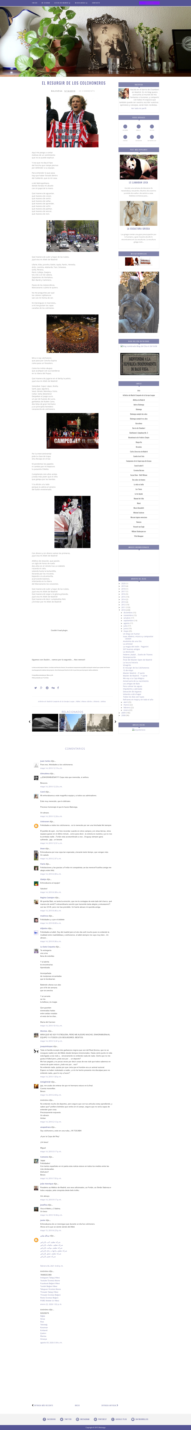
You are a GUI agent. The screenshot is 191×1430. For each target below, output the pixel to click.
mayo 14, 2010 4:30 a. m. (50, 874)
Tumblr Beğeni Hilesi (48, 1286)
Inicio (77, 1405)
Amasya (43, 1339)
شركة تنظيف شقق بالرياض (50, 1254)
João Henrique (46, 1183)
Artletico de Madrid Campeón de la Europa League (56, 701)
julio (126, 626)
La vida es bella (139, 484)
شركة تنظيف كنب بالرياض (50, 1242)
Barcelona (139, 423)
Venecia (138, 522)
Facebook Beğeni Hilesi (50, 1283)
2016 (123, 594)
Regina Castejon (47, 897)
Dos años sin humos (138, 479)
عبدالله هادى (45, 1235)
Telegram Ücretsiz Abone (50, 1289)
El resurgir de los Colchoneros (136, 667)
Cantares (44, 1157)
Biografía (139, 442)
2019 (123, 586)
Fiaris (42, 864)
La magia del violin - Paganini (136, 646)
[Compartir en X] (34, 688)
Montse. (44, 1031)
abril (126, 702)
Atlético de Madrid (139, 400)
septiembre (129, 620)
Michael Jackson (138, 512)
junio (126, 628)
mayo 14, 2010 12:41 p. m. (51, 1041)
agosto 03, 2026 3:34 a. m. (51, 1342)
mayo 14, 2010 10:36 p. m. (51, 1215)
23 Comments (87, 91)
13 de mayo (128, 670)
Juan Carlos (45, 761)
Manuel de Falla (139, 498)
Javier (42, 1220)
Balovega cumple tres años (139, 418)
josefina (43, 1205)
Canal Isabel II (138, 465)
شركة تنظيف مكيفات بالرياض (51, 1245)
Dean (42, 848)
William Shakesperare (139, 531)
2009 (123, 712)
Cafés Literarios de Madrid (139, 451)
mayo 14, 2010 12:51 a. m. (51, 843)
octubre (127, 618)
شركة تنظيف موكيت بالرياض (51, 1248)
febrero (127, 707)
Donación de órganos (132, 691)
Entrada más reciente (43, 1405)
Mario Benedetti (139, 508)
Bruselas (139, 447)
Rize (42, 1322)
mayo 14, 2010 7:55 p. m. (50, 1178)
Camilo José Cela (138, 456)
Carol (42, 792)
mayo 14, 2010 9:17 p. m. (50, 1199)
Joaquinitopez (46, 1046)
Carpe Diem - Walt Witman (138, 475)
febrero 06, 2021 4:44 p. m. (51, 1266)
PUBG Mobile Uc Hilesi (49, 1301)
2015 (123, 597)
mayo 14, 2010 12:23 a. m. (51, 786)
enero (126, 710)
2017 (123, 591)
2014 (123, 599)
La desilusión (128, 652)
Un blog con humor (131, 634)
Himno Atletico (87, 701)
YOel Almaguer (139, 536)
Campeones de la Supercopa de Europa (138, 461)
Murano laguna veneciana (139, 517)
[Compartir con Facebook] (57, 688)
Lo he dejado (139, 493)
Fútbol (78, 701)
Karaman (44, 1327)
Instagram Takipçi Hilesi (50, 1278)
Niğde (42, 1316)
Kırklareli (43, 1330)
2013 (123, 602)
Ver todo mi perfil (138, 108)
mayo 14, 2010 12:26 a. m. (51, 816)
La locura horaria (130, 662)
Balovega (139, 409)
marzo (127, 705)
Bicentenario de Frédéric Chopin (138, 437)
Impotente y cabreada (132, 689)
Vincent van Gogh (138, 526)
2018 (123, 589)
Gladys (43, 879)
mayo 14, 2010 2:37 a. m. (50, 858)
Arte (138, 390)
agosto (127, 623)
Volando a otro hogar (132, 694)
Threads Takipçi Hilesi (49, 1292)
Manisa (43, 1336)
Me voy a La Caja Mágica (133, 678)
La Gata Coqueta (47, 946)
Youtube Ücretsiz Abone (50, 1280)
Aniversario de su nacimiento (136, 681)
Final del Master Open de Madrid (137, 660)
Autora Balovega (139, 404)
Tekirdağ (43, 1325)
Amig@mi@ (45, 1082)
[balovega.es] (138, 265)
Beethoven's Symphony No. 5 (139, 432)
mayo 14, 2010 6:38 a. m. (50, 892)
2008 (123, 715)
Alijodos (44, 928)
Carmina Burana (139, 470)
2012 (123, 604)
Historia (96, 701)
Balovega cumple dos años (138, 414)
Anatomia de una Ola (132, 641)
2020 (123, 583)
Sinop (42, 1319)
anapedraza (45, 1127)
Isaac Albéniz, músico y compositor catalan (138, 637)
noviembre (128, 615)
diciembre (128, 612)
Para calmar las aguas (132, 686)
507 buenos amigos (131, 649)
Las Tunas (139, 489)
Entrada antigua (108, 1405)
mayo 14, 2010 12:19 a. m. (51, 768)
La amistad (128, 644)
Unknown (44, 821)
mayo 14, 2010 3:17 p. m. (50, 1151)
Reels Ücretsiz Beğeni (49, 1298)
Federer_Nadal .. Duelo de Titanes (138, 654)
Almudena (45, 773)
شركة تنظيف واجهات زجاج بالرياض (53, 1251)
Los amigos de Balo (131, 683)
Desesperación (129, 657)
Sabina (103, 701)
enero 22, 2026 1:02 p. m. (51, 1304)
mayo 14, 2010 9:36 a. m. (50, 941)
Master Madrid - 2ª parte (134, 673)
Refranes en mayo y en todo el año (138, 699)
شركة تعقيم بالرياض (48, 1256)
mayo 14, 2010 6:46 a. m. (50, 910)
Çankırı (43, 1333)
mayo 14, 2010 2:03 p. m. (50, 1095)
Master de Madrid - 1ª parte (135, 675)
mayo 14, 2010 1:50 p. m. (50, 1076)
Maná (139, 503)
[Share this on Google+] (40, 688)
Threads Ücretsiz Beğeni (50, 1295)
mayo (126, 631)
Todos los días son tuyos (133, 697)
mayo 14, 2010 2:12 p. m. (50, 1121)
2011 (123, 607)
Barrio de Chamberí (138, 428)
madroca (44, 916)
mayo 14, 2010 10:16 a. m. (51, 1025)
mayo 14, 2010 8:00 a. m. (50, 923)
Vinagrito (127, 665)
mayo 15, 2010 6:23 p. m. (50, 1230)
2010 (123, 610)
